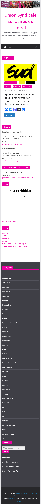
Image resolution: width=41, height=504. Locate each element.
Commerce (6, 292)
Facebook (5, 233)
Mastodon (5, 241)
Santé (4, 430)
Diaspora (5, 238)
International (7, 358)
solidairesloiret (22, 90)
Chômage (5, 287)
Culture (5, 301)
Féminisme (6, 341)
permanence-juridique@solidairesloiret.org (17, 178)
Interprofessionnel (11, 83)
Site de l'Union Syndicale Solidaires (14, 246)
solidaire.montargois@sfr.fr (12, 161)
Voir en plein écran (9, 222)
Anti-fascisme (7, 278)
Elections (5, 327)
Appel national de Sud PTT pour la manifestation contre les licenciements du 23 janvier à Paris (20, 99)
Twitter (4, 236)
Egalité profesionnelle (10, 323)
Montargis (6, 390)
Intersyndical (7, 367)
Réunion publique (8, 425)
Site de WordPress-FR (10, 471)
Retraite (5, 421)
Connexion (6, 458)
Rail (3, 416)
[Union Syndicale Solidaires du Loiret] (20, 2)
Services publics (27, 86)
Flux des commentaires (10, 466)
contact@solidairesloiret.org (12, 144)
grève (4, 349)
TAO (3, 439)
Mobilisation (30, 83)
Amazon (5, 274)
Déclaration (6, 305)
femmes (5, 345)
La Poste (21, 83)
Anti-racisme (6, 283)
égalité (4, 318)
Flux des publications (10, 462)
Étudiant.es (6, 336)
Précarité (8, 86)
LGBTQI (5, 376)
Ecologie (5, 309)
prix (3, 407)
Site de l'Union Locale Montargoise (14, 244)
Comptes (5, 296)
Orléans (5, 394)
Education (6, 314)
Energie (5, 332)
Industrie (5, 354)
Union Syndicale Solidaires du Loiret (20, 21)
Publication (16, 86)
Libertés (5, 381)
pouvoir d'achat (8, 398)
